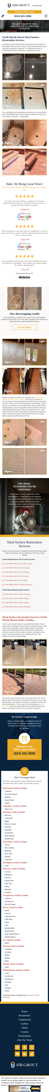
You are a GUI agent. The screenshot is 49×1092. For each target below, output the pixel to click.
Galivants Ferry (10, 916)
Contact (24, 1031)
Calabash (8, 791)
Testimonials (24, 1035)
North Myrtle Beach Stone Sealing (17, 598)
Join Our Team (24, 1039)
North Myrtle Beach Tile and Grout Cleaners (23, 398)
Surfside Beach (10, 937)
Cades (7, 973)
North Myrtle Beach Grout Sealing (17, 572)
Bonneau (8, 815)
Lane (6, 985)
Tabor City (8, 809)
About (24, 1027)
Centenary (8, 949)
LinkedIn (24, 1053)
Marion (7, 955)
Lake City (8, 883)
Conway (8, 913)
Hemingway (9, 979)
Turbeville (8, 859)
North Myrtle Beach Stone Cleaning (17, 594)
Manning (8, 851)
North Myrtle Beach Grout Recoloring (18, 563)
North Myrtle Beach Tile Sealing (16, 580)
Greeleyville (9, 976)
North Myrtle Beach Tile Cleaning (17, 576)
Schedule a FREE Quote (24, 12)
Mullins (7, 958)
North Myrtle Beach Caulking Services (18, 584)
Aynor (7, 910)
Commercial (24, 1019)
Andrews (8, 898)
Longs (7, 922)
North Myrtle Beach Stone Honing (17, 602)
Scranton (8, 892)
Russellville (9, 833)
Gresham (8, 952)
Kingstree (8, 982)
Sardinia (7, 857)
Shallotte (8, 797)
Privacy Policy (18, 1080)
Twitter (31, 1047)
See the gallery (24, 327)
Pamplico (8, 889)
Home (24, 1011)
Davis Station (9, 848)
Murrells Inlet (9, 928)
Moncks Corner (10, 824)
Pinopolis (8, 830)
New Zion (8, 854)
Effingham (8, 875)
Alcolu (7, 845)
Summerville (9, 839)
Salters (7, 991)
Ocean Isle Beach (11, 794)
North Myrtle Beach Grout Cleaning (17, 568)
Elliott (7, 943)
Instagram (17, 1047)
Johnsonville (9, 881)
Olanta (7, 886)
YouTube (17, 1053)
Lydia (7, 866)
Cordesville (9, 818)
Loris (6, 925)
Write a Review (2, 16)
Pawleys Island (10, 904)
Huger (7, 821)
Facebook (24, 1047)
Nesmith (8, 988)
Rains (7, 961)
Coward (7, 872)
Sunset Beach (9, 800)
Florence (8, 878)
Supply (7, 803)
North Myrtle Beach (12, 934)
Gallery (24, 1023)
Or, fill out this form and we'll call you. (24, 757)
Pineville (8, 827)
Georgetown (9, 901)
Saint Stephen (9, 836)
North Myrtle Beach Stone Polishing (17, 607)
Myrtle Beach (9, 931)
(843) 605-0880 (22, 16)
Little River (9, 919)
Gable (7, 967)
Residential (24, 1015)
